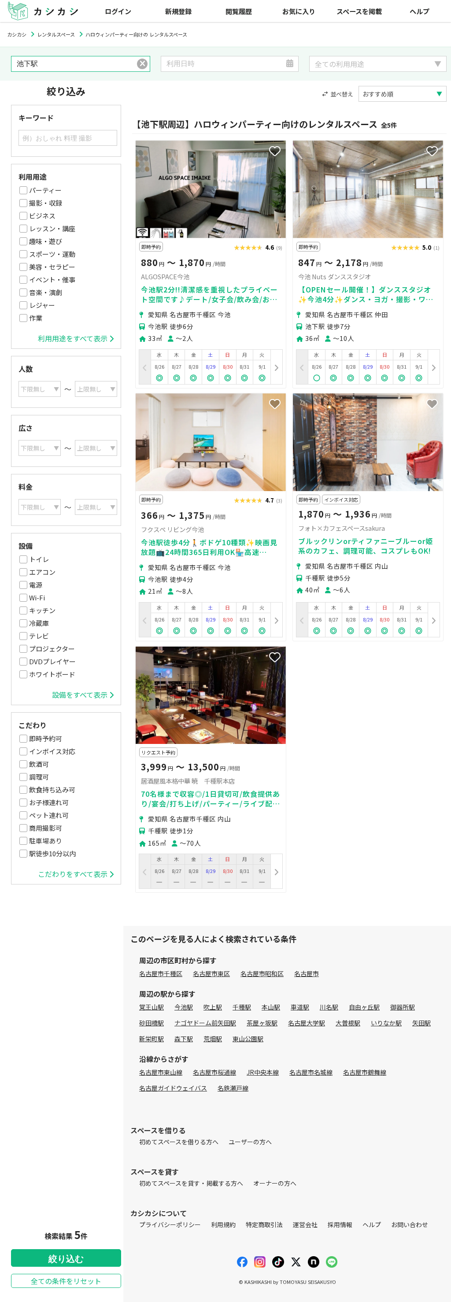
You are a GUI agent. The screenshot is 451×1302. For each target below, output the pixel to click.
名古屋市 (306, 973)
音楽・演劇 (45, 292)
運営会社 (305, 1224)
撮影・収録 (45, 202)
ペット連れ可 (49, 815)
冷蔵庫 (39, 623)
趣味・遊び (45, 241)
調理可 (39, 776)
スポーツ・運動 (52, 254)
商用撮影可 (45, 827)
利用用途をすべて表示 (72, 338)
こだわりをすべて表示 (72, 874)
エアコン (42, 572)
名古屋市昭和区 (262, 973)
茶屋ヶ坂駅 (262, 1022)
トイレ (39, 559)
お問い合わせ (409, 1224)
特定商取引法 (264, 1224)
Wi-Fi (37, 597)
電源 (35, 584)
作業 (35, 317)
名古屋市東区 (211, 973)
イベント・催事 (52, 279)
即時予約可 (45, 738)
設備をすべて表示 (79, 694)
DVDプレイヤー (52, 661)
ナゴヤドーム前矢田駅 (205, 1022)
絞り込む (66, 1259)
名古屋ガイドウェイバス (173, 1088)
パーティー (45, 190)
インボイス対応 (52, 751)
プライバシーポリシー (170, 1224)
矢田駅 (421, 1022)
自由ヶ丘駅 (364, 1006)
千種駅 (242, 1006)
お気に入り (298, 11)
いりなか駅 (386, 1022)
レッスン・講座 (52, 228)
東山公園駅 (248, 1038)
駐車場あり (45, 840)
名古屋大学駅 (306, 1022)
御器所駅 (402, 1006)
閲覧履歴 (239, 11)
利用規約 (223, 1224)
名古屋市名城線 (311, 1072)
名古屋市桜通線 (214, 1072)
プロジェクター (52, 648)
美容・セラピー (52, 266)
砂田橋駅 (151, 1022)
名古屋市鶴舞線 (364, 1072)
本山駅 (271, 1006)
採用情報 (340, 1224)
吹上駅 (212, 1006)
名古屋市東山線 (160, 1072)
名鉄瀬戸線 (233, 1088)
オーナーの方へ (274, 1183)
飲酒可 (39, 764)
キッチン (42, 610)
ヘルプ (419, 11)
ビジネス (42, 215)
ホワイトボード (52, 674)
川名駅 (329, 1006)
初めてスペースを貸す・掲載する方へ (191, 1183)
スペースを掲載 (359, 11)
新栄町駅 (151, 1038)
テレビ (39, 635)
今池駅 (183, 1006)
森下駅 (183, 1038)
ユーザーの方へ (250, 1141)
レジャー (42, 305)
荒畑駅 (212, 1038)
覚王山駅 (151, 1006)
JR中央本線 (263, 1072)
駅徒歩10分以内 (52, 853)
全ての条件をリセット (66, 1281)
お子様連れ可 (49, 802)
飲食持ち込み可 (52, 789)
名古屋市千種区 (160, 973)
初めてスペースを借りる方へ (178, 1141)
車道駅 (300, 1006)
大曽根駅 (348, 1022)
